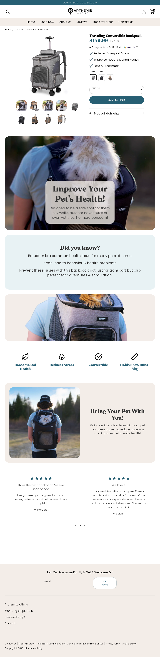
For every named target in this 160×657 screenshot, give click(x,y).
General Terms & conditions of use (85, 643)
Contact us (125, 22)
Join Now (105, 583)
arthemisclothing (33, 648)
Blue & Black (101, 77)
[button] (116, 47)
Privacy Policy (113, 643)
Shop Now (47, 22)
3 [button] (84, 525)
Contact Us (10, 643)
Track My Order (27, 643)
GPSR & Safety (129, 643)
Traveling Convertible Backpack (31, 29)
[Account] (144, 11)
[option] (48, 67)
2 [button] (80, 525)
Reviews (82, 22)
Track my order (102, 22)
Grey (93, 77)
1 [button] (76, 525)
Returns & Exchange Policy (51, 643)
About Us (65, 22)
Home (31, 22)
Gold (110, 77)
